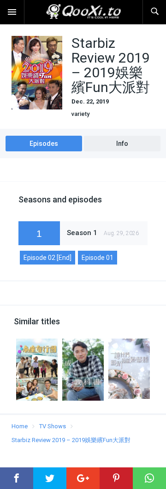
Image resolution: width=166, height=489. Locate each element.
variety (80, 114)
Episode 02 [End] (47, 257)
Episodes (44, 143)
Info (122, 143)
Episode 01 (97, 257)
